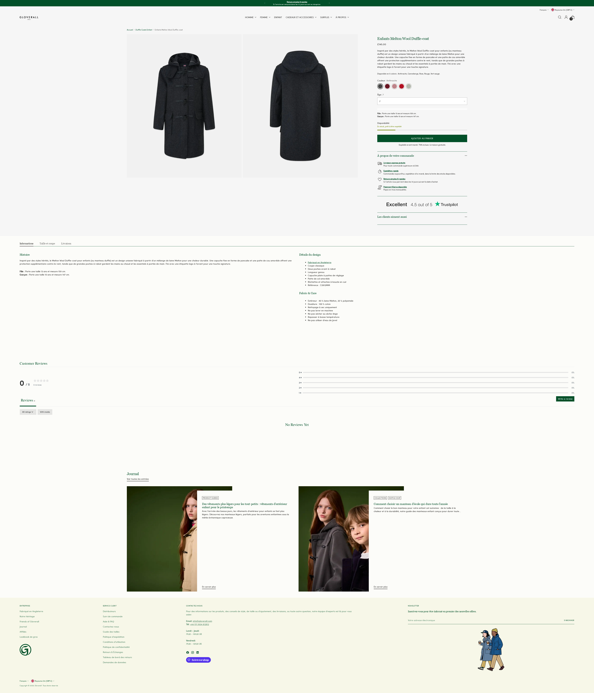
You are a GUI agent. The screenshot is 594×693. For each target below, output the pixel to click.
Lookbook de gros (29, 636)
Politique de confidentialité (116, 647)
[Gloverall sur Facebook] (188, 653)
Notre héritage (27, 616)
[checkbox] (45, 412)
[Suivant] (329, 3)
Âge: (380, 94)
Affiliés (23, 631)
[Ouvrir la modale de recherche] (560, 17)
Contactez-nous (111, 626)
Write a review (565, 398)
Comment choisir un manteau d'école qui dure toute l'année (411, 504)
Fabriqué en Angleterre (319, 262)
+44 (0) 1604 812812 (199, 624)
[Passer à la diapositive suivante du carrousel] (571, 344)
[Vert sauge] (409, 86)
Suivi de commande (113, 616)
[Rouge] (402, 86)
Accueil (130, 29)
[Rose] (394, 86)
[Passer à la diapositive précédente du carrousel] (564, 344)
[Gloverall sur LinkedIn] (198, 653)
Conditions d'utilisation (114, 641)
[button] (436, 372)
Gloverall (38, 685)
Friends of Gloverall (29, 621)
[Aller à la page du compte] (566, 17)
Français (543, 10)
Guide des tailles (111, 631)
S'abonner (569, 620)
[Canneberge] (387, 86)
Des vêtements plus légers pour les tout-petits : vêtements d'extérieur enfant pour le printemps (244, 505)
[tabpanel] (297, 434)
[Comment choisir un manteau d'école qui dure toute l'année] (351, 539)
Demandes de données (114, 662)
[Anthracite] (380, 86)
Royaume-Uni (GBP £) (563, 10)
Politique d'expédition (113, 636)
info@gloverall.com (202, 621)
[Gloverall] (29, 18)
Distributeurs (109, 611)
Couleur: (387, 80)
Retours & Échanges (113, 652)
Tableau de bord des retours (117, 657)
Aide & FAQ (108, 621)
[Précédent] (264, 3)
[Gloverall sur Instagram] (193, 653)
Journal (23, 626)
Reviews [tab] (28, 400)
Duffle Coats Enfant (144, 29)
